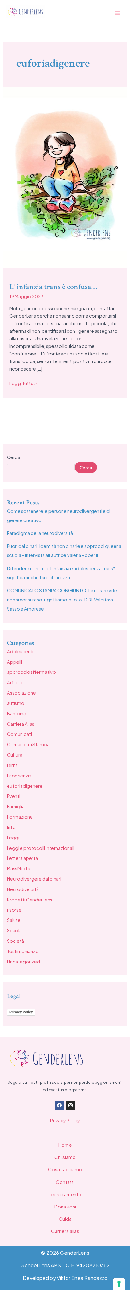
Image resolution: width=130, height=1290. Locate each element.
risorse (14, 909)
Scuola (14, 930)
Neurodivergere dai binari (34, 879)
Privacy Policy (21, 1012)
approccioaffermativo (31, 672)
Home (65, 1145)
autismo (15, 703)
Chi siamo (65, 1157)
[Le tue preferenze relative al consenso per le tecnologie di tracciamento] (119, 1284)
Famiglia (16, 806)
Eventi (13, 796)
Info (11, 827)
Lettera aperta (22, 858)
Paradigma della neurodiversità (40, 533)
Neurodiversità (23, 889)
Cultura (14, 755)
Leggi (13, 837)
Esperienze (19, 775)
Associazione (21, 693)
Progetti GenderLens (29, 899)
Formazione (20, 817)
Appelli (14, 662)
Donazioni (65, 1206)
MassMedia (18, 868)
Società (15, 941)
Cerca (13, 457)
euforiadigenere (25, 786)
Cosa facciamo (65, 1169)
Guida (65, 1219)
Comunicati (19, 734)
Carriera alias (65, 1231)
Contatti (65, 1182)
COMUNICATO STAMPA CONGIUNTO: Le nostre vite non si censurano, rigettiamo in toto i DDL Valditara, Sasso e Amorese (62, 599)
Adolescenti (20, 651)
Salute (14, 920)
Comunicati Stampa (28, 744)
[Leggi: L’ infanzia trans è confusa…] (65, 176)
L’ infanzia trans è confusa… (53, 287)
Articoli (14, 682)
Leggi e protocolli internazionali (40, 848)
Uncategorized (23, 961)
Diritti (13, 765)
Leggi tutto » (23, 382)
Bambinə (16, 713)
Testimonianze (22, 951)
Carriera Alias (20, 724)
